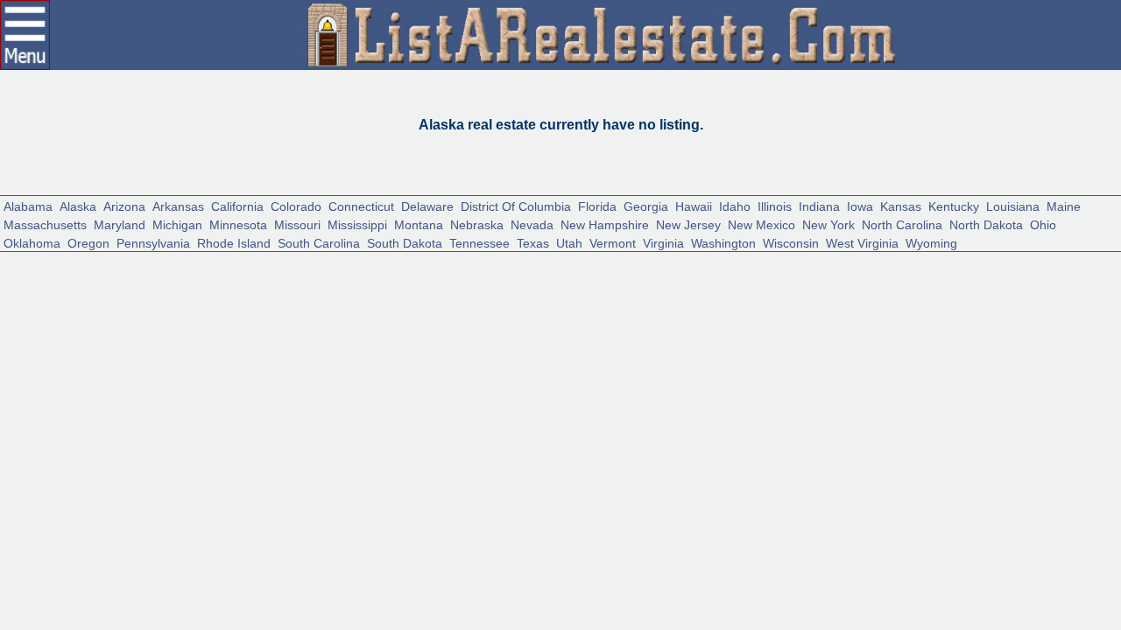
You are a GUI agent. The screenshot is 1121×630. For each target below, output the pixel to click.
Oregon (88, 242)
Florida (597, 205)
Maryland (119, 223)
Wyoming (931, 242)
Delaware (427, 205)
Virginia (663, 242)
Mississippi (357, 223)
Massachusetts (45, 223)
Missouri (297, 223)
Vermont (612, 242)
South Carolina (319, 242)
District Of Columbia (516, 205)
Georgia (646, 205)
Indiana (819, 205)
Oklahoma (32, 242)
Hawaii (693, 205)
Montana (418, 223)
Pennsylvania (153, 242)
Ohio (1043, 223)
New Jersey (688, 223)
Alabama (28, 205)
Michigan (177, 223)
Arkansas (178, 205)
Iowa (860, 205)
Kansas (900, 205)
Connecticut (361, 205)
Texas (533, 242)
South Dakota (404, 242)
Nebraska (477, 223)
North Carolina (902, 223)
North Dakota (986, 223)
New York (828, 223)
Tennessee (479, 242)
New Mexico (761, 223)
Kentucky (953, 205)
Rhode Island (234, 242)
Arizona (124, 205)
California (237, 205)
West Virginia (862, 242)
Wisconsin (791, 242)
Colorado (296, 205)
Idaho (735, 205)
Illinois (775, 205)
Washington (723, 242)
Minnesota (238, 223)
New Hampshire (604, 223)
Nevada (532, 223)
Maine (1064, 205)
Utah (569, 242)
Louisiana (1013, 205)
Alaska (78, 205)
